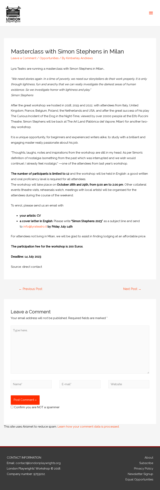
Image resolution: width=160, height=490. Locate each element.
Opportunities (49, 58)
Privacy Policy (143, 468)
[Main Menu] (151, 13)
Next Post (132, 289)
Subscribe (146, 463)
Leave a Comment (23, 58)
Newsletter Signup (140, 474)
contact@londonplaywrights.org (38, 463)
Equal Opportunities (139, 479)
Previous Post (30, 289)
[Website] (128, 385)
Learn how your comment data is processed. (88, 426)
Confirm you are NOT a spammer (36, 407)
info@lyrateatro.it (35, 226)
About (149, 457)
